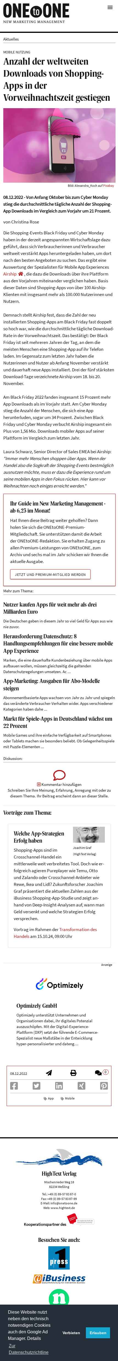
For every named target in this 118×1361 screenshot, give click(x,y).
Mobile (70, 1098)
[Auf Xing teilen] (81, 1087)
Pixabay (108, 185)
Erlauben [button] (98, 1333)
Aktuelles (11, 39)
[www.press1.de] (59, 1268)
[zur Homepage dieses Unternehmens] (20, 274)
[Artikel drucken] (73, 1073)
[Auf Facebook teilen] (14, 1087)
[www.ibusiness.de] (59, 1282)
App (51, 1098)
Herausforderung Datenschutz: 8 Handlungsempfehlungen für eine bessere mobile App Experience (58, 644)
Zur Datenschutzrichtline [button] (29, 1349)
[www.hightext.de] (59, 1164)
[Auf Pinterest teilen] (104, 1087)
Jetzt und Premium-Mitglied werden (50, 574)
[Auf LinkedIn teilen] (59, 1087)
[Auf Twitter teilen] (36, 1087)
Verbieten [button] (71, 1333)
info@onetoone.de (63, 1203)
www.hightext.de (63, 1208)
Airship (9, 274)
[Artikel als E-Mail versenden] (49, 1073)
